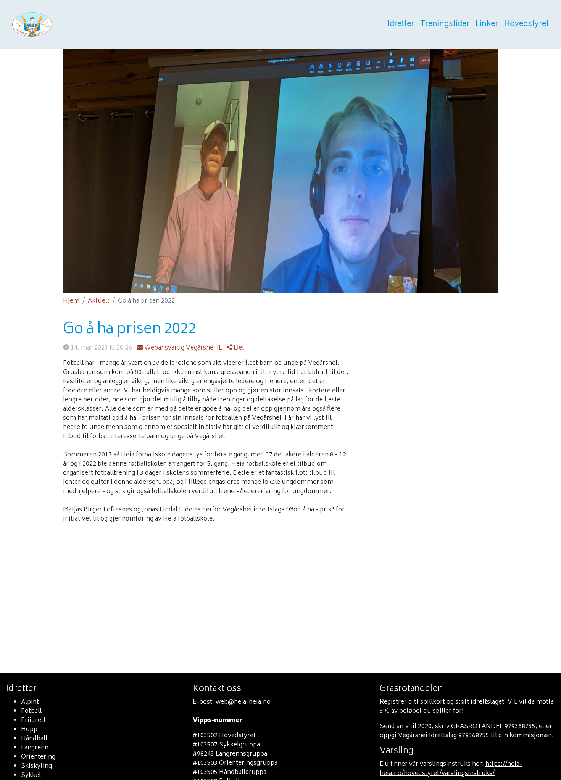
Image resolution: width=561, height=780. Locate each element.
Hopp (29, 729)
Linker (487, 24)
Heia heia (69, 24)
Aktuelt (99, 301)
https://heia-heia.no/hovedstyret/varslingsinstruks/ (451, 769)
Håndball (34, 738)
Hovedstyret (526, 24)
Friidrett (33, 720)
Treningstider (444, 24)
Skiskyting (36, 766)
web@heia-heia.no (243, 702)
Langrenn (34, 748)
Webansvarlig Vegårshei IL (183, 348)
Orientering (38, 757)
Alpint (30, 702)
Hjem (71, 301)
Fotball (31, 711)
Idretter (400, 24)
